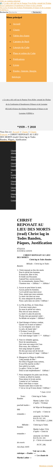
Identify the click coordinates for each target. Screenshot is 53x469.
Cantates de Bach (21, 41)
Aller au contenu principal (10, 1)
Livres (16, 65)
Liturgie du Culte (21, 47)
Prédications (19, 59)
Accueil (16, 24)
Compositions (16, 200)
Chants (16, 29)
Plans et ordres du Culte (24, 53)
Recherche (4, 12)
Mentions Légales (46, 466)
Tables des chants (21, 35)
